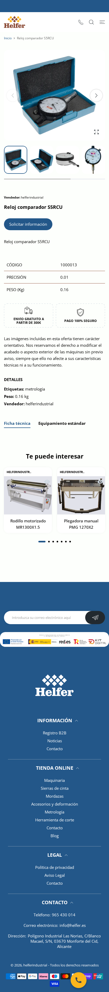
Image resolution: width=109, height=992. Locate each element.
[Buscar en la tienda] (91, 22)
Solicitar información (28, 224)
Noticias (54, 740)
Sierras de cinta (55, 788)
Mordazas (54, 796)
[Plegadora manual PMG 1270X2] (81, 495)
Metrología (54, 812)
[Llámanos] (79, 980)
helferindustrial (35, 965)
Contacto (55, 748)
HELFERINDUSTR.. (19, 472)
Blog (55, 835)
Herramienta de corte (54, 819)
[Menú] (102, 22)
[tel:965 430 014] (81, 22)
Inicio (8, 38)
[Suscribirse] (95, 617)
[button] (96, 95)
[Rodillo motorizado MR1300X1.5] (28, 495)
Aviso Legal (54, 875)
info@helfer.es (73, 925)
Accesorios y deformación (54, 804)
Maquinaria (54, 780)
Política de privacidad (54, 867)
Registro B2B (54, 732)
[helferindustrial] (14, 22)
